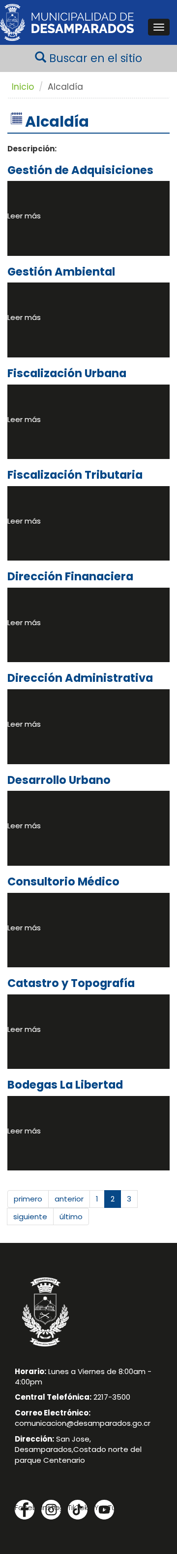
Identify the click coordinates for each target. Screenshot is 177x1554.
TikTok (78, 1507)
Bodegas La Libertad (65, 1085)
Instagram (51, 1507)
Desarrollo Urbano (59, 780)
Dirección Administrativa (80, 678)
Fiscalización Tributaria (75, 475)
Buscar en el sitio (94, 58)
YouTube (104, 1507)
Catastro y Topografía (71, 983)
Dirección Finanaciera (70, 576)
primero (28, 1199)
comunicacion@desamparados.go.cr (82, 1423)
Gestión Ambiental (61, 272)
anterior (69, 1199)
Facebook (24, 1507)
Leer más (24, 216)
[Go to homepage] (67, 22)
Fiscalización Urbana (66, 373)
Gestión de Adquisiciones (80, 170)
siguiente (30, 1216)
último (71, 1216)
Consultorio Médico (63, 881)
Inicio (23, 87)
